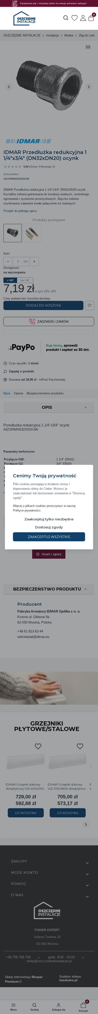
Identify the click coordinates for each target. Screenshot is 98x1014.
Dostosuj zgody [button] (49, 527)
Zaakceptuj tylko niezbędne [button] (49, 519)
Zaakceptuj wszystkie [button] (49, 537)
